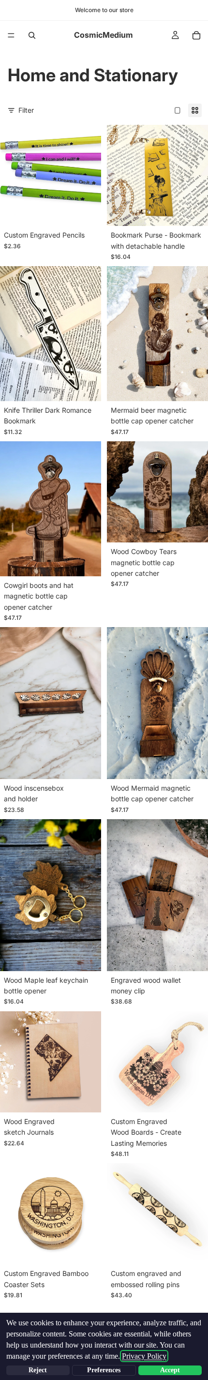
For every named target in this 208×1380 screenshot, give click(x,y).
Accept (170, 1370)
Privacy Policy (144, 1356)
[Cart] (196, 35)
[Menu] (11, 35)
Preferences (103, 1370)
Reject (38, 1370)
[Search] (32, 35)
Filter (26, 110)
